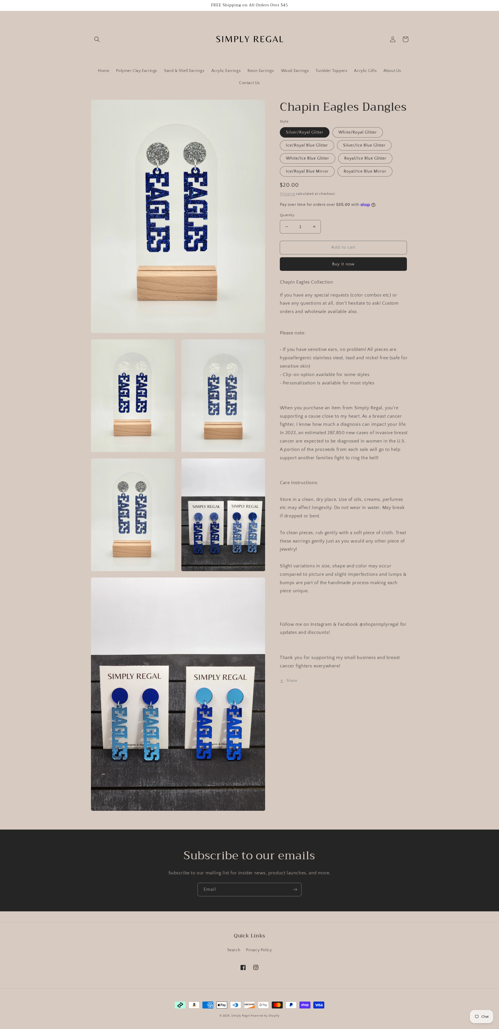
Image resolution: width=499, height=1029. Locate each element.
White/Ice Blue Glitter (307, 158)
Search (234, 950)
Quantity (287, 215)
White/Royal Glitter (357, 132)
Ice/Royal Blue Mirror (307, 171)
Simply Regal (240, 1015)
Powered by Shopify (265, 1015)
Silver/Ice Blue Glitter (364, 145)
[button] (97, 39)
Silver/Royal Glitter (304, 132)
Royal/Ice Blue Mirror (365, 171)
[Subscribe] (294, 889)
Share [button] (291, 680)
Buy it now (343, 264)
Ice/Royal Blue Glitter (307, 145)
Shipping (287, 194)
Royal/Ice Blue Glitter (365, 158)
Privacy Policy (259, 950)
